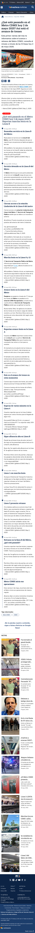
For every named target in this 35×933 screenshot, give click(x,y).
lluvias (16, 265)
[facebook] (22, 880)
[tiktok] (16, 880)
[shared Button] (9, 81)
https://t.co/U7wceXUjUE (12, 154)
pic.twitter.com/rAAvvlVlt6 (10, 105)
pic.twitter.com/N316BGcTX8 (13, 229)
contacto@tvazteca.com (24, 897)
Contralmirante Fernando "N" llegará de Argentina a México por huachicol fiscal (27, 680)
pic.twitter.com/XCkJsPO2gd (13, 394)
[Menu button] (2, 7)
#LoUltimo (7, 220)
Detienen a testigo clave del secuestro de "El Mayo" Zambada (27, 699)
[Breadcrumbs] (3, 17)
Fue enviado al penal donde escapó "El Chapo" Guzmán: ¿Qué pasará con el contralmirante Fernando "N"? (27, 641)
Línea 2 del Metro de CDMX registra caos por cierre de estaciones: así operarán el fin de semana (27, 856)
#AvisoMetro (8, 148)
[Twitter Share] (5, 81)
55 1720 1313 (21, 899)
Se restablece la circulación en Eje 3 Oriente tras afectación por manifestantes (27, 837)
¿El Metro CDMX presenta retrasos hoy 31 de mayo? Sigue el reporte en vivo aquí (27, 778)
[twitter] (10, 880)
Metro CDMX (6, 615)
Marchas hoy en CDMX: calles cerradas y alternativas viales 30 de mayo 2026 (27, 817)
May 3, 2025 (21, 233)
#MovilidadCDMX (10, 392)
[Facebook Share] (2, 81)
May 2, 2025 (27, 108)
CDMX (15, 615)
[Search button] (32, 7)
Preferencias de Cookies (20, 905)
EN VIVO (7, 113)
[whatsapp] (25, 880)
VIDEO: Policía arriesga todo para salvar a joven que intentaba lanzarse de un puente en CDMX (27, 660)
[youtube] (19, 880)
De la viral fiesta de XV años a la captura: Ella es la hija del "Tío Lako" (27, 719)
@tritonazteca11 (12, 227)
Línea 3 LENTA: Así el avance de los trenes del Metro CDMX (27, 798)
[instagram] (13, 880)
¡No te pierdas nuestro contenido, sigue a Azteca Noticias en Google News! (17, 625)
